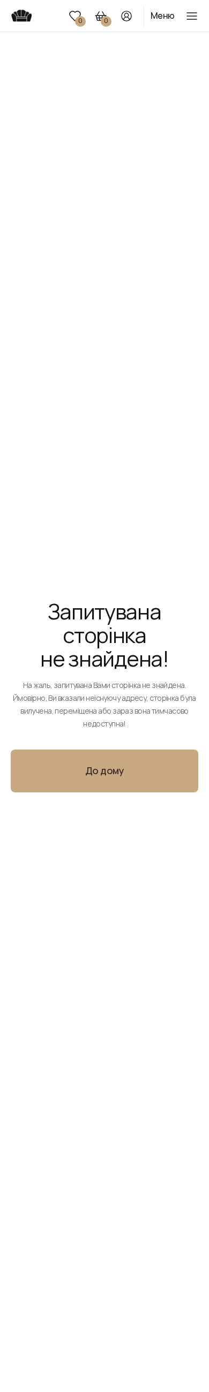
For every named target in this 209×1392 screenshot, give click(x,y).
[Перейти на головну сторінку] (21, 15)
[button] (75, 16)
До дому (104, 770)
